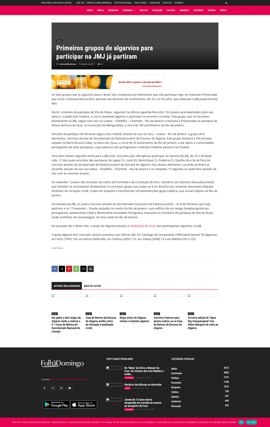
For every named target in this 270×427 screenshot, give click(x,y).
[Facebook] (55, 269)
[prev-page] (53, 338)
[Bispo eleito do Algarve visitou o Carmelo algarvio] (135, 304)
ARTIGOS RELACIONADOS (66, 285)
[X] (62, 269)
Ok (241, 422)
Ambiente (184, 10)
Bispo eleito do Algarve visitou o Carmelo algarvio (134, 319)
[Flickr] (53, 388)
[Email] (83, 269)
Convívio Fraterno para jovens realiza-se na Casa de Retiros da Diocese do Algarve (168, 323)
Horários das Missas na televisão (143, 384)
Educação (157, 10)
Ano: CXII (80, 3)
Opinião (211, 10)
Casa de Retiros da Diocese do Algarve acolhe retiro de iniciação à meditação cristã (101, 323)
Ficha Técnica (140, 3)
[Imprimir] (91, 269)
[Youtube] (70, 388)
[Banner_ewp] (135, 82)
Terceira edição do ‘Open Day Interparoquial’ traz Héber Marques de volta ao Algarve (203, 323)
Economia (127, 10)
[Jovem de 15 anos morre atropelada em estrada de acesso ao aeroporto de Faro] (114, 403)
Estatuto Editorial (123, 3)
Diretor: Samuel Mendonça (99, 3)
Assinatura (155, 3)
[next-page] (58, 338)
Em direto (179, 3)
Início (90, 10)
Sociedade (113, 10)
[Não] (266, 422)
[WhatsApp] (76, 269)
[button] (226, 3)
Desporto (198, 10)
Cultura (171, 10)
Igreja (100, 10)
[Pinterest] (69, 269)
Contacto (167, 3)
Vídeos (223, 10)
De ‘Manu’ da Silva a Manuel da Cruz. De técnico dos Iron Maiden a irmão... (144, 371)
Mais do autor (92, 285)
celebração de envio (143, 226)
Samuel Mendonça (68, 64)
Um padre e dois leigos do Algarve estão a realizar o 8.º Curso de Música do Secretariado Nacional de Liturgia (66, 324)
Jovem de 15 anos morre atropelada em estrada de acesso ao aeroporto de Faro (142, 402)
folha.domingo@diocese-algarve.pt (69, 379)
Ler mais (251, 422)
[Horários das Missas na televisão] (114, 388)
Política (144, 10)
